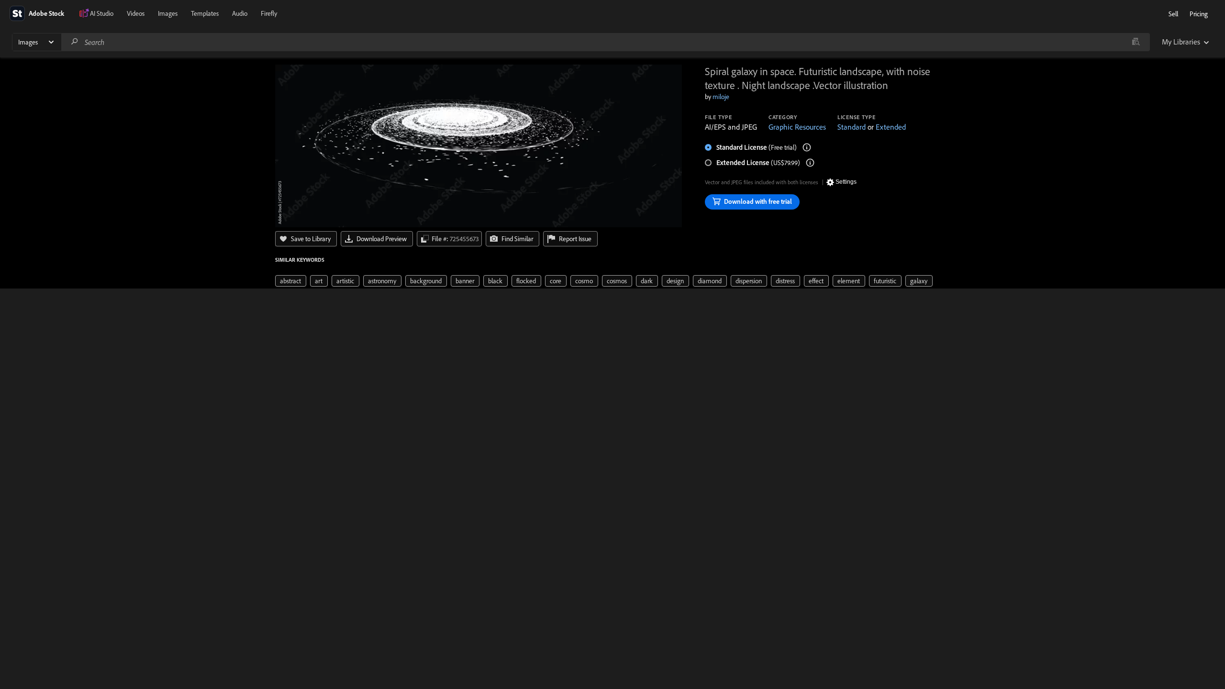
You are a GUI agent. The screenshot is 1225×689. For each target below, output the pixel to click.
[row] (290, 281)
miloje (721, 96)
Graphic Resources (797, 127)
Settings (846, 181)
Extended (891, 127)
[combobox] (605, 42)
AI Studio (101, 13)
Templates (205, 13)
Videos (136, 13)
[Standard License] (807, 147)
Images (168, 13)
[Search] (74, 42)
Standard (851, 127)
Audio (239, 13)
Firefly (269, 13)
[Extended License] (810, 162)
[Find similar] (1136, 42)
